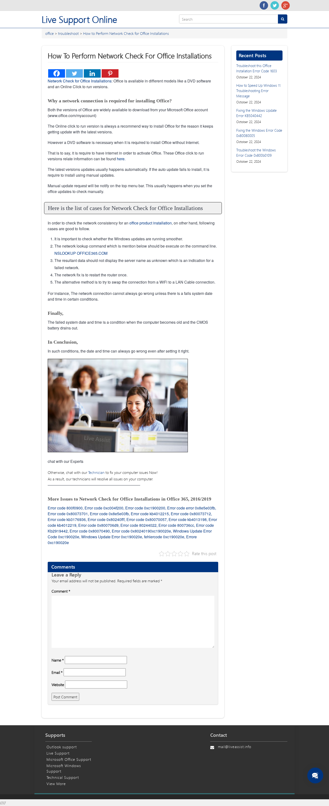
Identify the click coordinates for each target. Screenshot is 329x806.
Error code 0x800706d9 (98, 525)
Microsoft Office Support (68, 759)
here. (121, 158)
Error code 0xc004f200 (104, 508)
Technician (96, 472)
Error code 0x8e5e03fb (109, 513)
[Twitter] (274, 5)
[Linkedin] (92, 73)
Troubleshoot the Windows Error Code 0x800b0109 (256, 152)
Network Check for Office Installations (80, 81)
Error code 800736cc (176, 525)
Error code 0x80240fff (106, 519)
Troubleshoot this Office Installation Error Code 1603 (256, 68)
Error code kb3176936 (67, 519)
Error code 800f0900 (65, 508)
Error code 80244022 (138, 525)
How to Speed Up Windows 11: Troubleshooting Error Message (258, 91)
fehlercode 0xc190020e (164, 536)
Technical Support (62, 777)
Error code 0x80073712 (191, 513)
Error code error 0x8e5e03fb (191, 508)
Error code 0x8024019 (131, 531)
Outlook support (61, 747)
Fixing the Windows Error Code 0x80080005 (259, 133)
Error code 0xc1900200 (145, 508)
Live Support (58, 753)
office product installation (150, 223)
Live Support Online (79, 19)
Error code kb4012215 (150, 513)
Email (57, 672)
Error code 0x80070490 (90, 531)
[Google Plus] (285, 5)
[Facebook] (264, 5)
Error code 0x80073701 (68, 513)
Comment (61, 591)
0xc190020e (160, 531)
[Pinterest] (110, 73)
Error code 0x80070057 (146, 519)
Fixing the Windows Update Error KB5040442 (256, 113)
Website (58, 684)
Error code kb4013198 (188, 519)
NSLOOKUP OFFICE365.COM (80, 253)
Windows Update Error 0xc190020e (111, 536)
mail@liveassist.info (234, 746)
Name (58, 660)
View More (56, 783)
